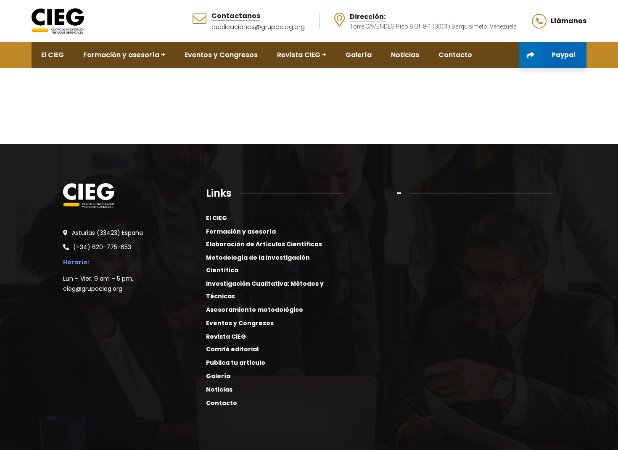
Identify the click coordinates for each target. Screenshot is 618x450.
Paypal (564, 54)
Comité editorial (232, 349)
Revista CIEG (226, 336)
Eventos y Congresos (240, 323)
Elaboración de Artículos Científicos (264, 244)
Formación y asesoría (241, 231)
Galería (218, 376)
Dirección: (368, 17)
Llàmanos (568, 21)
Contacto (221, 403)
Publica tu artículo (235, 362)
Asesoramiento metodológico (254, 309)
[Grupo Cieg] (58, 20)
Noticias (219, 389)
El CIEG (216, 218)
